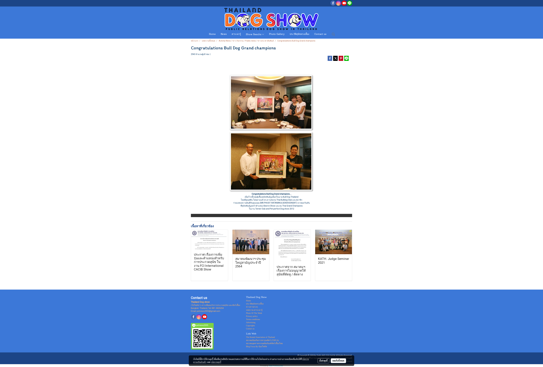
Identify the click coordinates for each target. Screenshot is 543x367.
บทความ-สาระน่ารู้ (254, 310)
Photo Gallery (277, 34)
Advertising (250, 322)
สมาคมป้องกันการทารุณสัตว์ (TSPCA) (262, 340)
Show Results (254, 34)
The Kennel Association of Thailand (260, 337)
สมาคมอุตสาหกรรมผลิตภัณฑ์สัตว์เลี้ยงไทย (264, 343)
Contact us (320, 34)
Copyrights (250, 326)
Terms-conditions (253, 319)
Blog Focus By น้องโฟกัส (256, 346)
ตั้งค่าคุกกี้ (323, 360)
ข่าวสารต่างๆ (252, 307)
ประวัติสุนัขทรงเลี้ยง (299, 34)
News (224, 34)
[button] (333, 34)
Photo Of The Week (254, 313)
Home (212, 34)
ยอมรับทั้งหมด (338, 360)
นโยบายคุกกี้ (216, 362)
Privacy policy (252, 316)
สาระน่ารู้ (236, 34)
